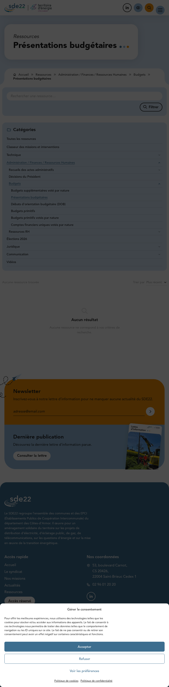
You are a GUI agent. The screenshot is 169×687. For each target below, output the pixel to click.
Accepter (84, 647)
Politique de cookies (66, 680)
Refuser (84, 659)
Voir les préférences (84, 671)
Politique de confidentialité (96, 680)
